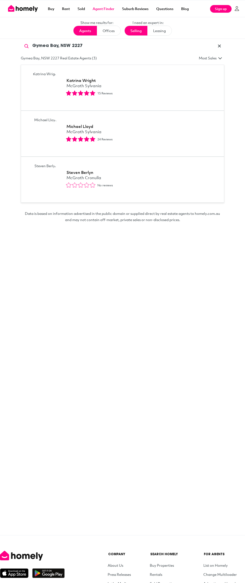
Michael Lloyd (80, 126)
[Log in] (237, 8)
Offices (109, 30)
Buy (51, 8)
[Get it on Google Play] (48, 573)
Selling (136, 30)
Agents (85, 30)
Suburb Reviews (135, 8)
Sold (81, 8)
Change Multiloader (220, 574)
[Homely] (32, 556)
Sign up (221, 8)
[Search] (26, 46)
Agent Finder (103, 8)
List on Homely (215, 565)
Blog (185, 8)
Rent (66, 8)
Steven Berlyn (80, 172)
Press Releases (119, 574)
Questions (164, 8)
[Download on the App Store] (16, 573)
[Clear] (219, 46)
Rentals (156, 574)
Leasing (159, 30)
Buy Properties (162, 565)
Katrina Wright (81, 80)
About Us (115, 565)
